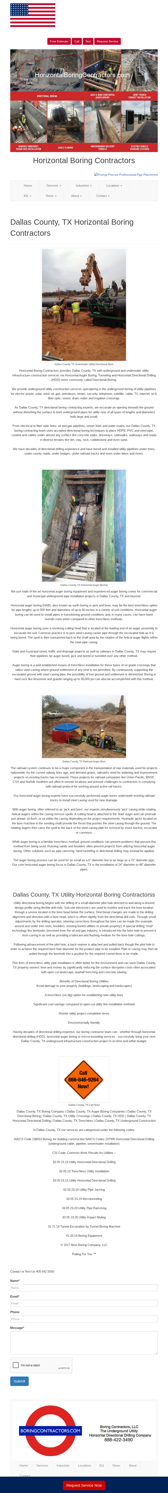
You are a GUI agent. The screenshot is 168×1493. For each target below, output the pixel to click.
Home (28, 185)
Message (17, 1327)
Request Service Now (84, 1485)
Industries (83, 185)
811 (26, 195)
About (75, 195)
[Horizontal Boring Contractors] (84, 1431)
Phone (14, 1312)
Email (14, 1296)
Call (76, 41)
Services (53, 185)
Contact (102, 195)
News (50, 195)
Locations (113, 185)
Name (15, 1280)
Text (88, 41)
